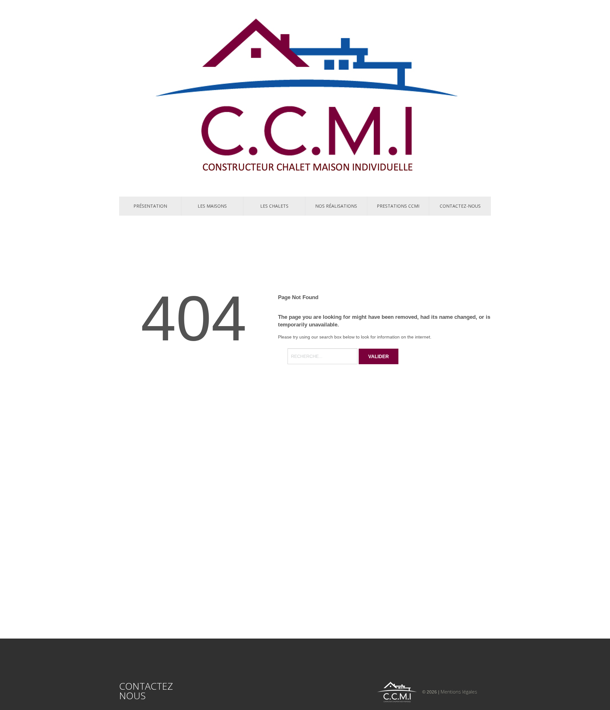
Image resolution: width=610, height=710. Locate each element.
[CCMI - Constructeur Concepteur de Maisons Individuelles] (305, 97)
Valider (378, 356)
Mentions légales (459, 691)
